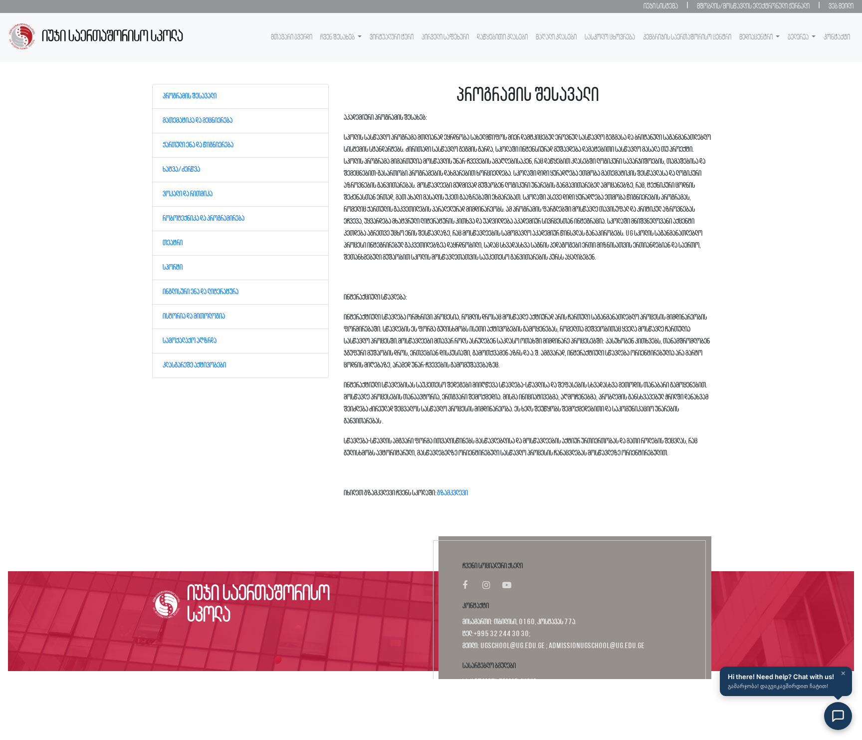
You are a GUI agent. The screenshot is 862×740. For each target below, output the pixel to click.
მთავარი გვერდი (291, 37)
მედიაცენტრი (756, 37)
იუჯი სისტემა (661, 6)
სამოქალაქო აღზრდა (189, 341)
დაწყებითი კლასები (502, 37)
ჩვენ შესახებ (338, 37)
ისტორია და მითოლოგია (194, 317)
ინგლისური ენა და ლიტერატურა (200, 292)
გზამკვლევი (452, 493)
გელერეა (799, 37)
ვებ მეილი (841, 6)
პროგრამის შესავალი (189, 96)
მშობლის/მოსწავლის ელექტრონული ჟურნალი (753, 6)
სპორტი (173, 268)
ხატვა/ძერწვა (181, 170)
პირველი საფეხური (445, 37)
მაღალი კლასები (556, 37)
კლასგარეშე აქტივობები (194, 366)
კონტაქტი (837, 37)
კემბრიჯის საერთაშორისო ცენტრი (687, 37)
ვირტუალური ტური (392, 37)
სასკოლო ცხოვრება (610, 37)
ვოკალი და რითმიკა (188, 194)
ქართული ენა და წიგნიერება (198, 145)
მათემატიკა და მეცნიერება (197, 121)
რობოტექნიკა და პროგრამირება (203, 219)
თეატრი (173, 243)
